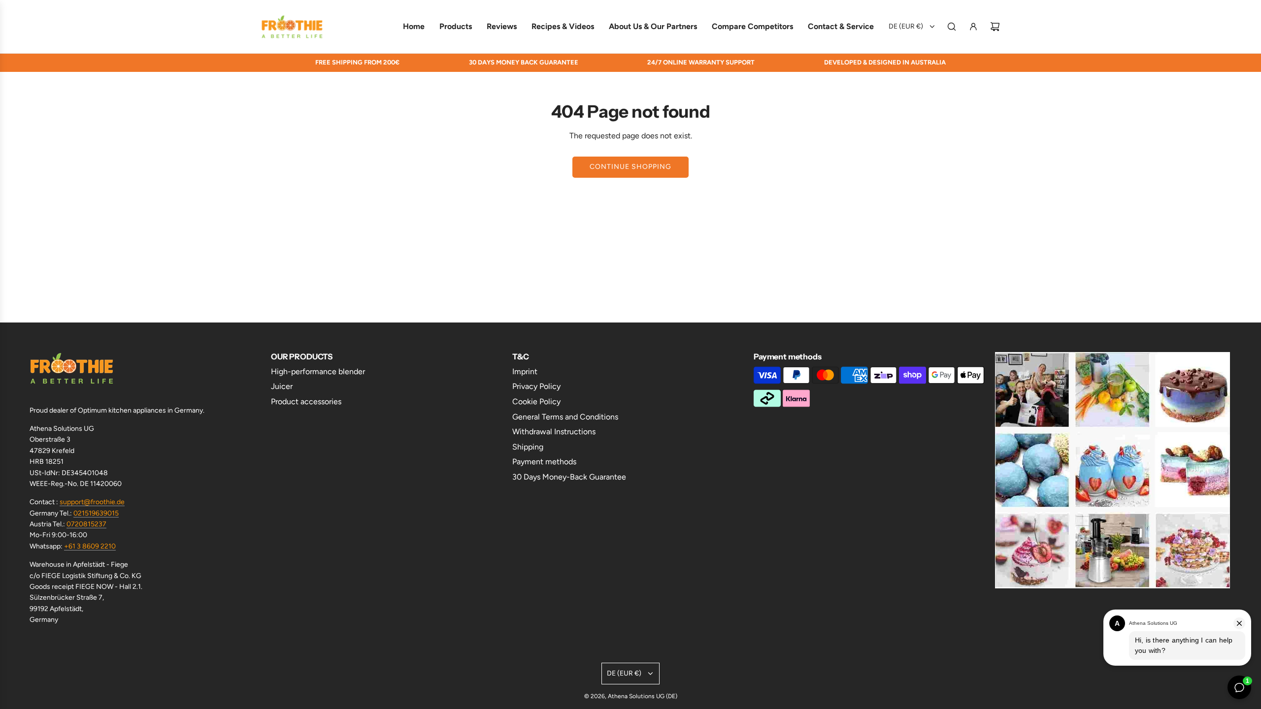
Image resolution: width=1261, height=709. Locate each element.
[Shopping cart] (995, 26)
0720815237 (86, 524)
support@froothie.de (92, 502)
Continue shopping (630, 166)
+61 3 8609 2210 (90, 546)
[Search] (951, 26)
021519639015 (96, 513)
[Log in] (973, 26)
